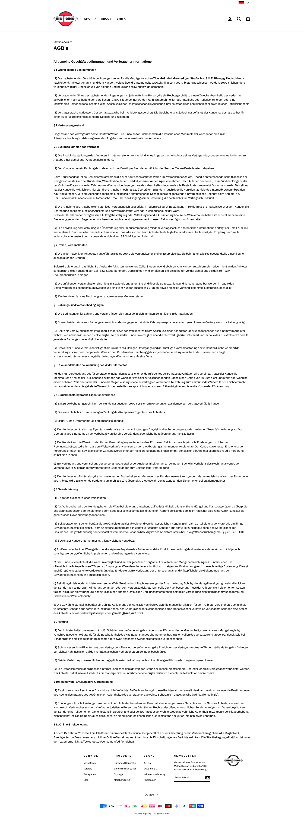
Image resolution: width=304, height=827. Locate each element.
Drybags (118, 774)
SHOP (88, 18)
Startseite (58, 42)
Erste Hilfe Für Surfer (125, 768)
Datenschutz (150, 768)
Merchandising (122, 780)
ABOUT (106, 18)
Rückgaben (90, 774)
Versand (88, 768)
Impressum (150, 780)
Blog (120, 18)
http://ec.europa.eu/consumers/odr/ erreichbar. (106, 741)
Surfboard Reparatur (125, 763)
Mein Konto (90, 763)
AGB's (147, 763)
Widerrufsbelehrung (154, 774)
